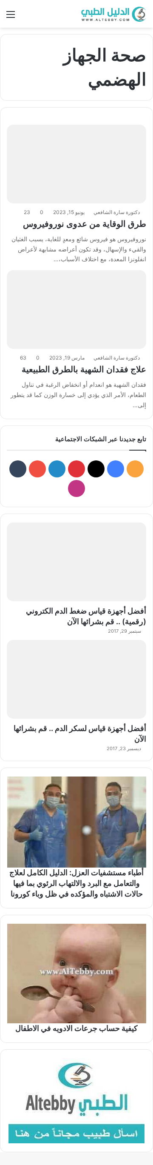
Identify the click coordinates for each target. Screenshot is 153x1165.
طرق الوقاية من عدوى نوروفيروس (84, 224)
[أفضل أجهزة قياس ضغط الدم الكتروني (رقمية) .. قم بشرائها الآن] (76, 562)
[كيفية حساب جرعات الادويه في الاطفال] (76, 973)
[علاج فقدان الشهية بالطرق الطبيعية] (76, 309)
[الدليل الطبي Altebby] (113, 14)
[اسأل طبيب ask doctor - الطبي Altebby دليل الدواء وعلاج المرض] (76, 1100)
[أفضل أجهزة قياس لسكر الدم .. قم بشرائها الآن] (76, 679)
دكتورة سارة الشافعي (117, 212)
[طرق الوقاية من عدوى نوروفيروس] (76, 164)
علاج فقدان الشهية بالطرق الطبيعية (84, 369)
